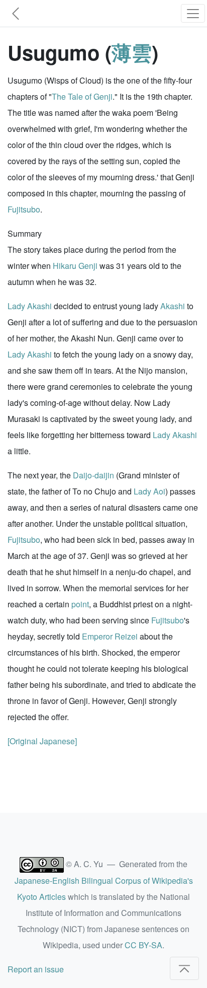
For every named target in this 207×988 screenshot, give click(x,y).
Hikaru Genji (75, 265)
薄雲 (132, 52)
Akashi (172, 306)
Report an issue (36, 969)
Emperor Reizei (110, 636)
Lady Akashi (30, 306)
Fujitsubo (24, 209)
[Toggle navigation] (193, 13)
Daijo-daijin (93, 475)
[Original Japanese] (42, 741)
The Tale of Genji (82, 96)
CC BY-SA (143, 945)
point (80, 604)
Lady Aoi (149, 491)
